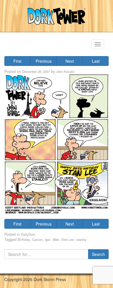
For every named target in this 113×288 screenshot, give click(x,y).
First (17, 61)
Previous (44, 61)
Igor (47, 239)
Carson (37, 239)
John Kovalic (65, 71)
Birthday (24, 239)
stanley (81, 239)
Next (69, 61)
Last (96, 61)
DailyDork (28, 234)
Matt (56, 239)
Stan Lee (67, 239)
